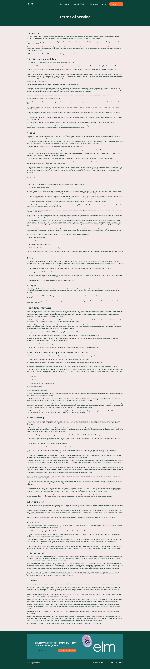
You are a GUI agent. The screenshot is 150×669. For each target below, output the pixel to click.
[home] (30, 3)
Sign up (115, 4)
